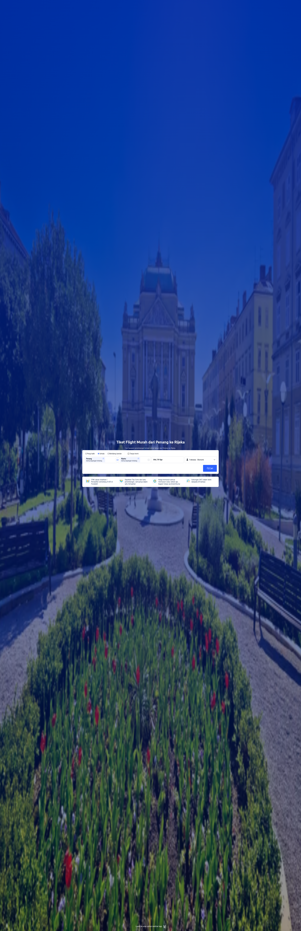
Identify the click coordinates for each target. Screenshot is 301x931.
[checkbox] (133, 454)
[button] (247, 4)
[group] (100, 459)
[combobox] (106, 459)
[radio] (90, 454)
